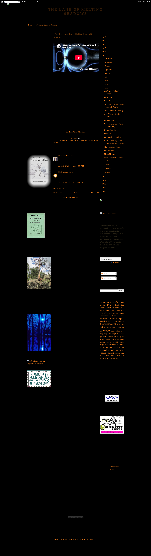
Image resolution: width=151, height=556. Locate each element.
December (108, 58)
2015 (104, 48)
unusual (94, 140)
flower (121, 333)
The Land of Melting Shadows (75, 11)
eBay (118, 331)
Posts (105, 274)
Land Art (107, 133)
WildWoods (108, 324)
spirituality (103, 353)
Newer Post (57, 192)
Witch (121, 323)
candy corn (113, 327)
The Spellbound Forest (112, 147)
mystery (80, 140)
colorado (105, 330)
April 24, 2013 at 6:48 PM (71, 182)
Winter (116, 324)
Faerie (102, 307)
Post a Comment (59, 188)
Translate (116, 262)
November (108, 62)
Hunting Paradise (110, 130)
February (108, 168)
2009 (104, 187)
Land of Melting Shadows (109, 313)
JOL (122, 310)
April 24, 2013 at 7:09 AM (71, 166)
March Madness (109, 154)
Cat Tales (119, 302)
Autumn (103, 302)
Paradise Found (109, 120)
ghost (116, 336)
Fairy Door (110, 307)
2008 (104, 191)
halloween (104, 341)
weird (55, 142)
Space (87, 140)
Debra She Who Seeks (66, 156)
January (107, 172)
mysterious (71, 140)
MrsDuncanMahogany (66, 172)
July (106, 77)
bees (107, 327)
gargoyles (110, 336)
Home (30, 25)
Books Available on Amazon (46, 25)
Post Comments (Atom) (71, 197)
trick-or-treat (115, 355)
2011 (104, 180)
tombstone (116, 353)
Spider (110, 321)
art (101, 327)
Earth (62, 140)
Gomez (106, 310)
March (107, 164)
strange (110, 353)
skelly (122, 350)
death (113, 331)
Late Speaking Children (112, 137)
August (107, 73)
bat (104, 327)
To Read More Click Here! (76, 131)
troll (122, 356)
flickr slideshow (114, 467)
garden (103, 336)
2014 (104, 51)
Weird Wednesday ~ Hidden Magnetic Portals (73, 35)
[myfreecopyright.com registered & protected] (39, 363)
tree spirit (104, 355)
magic (102, 344)
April (107, 88)
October (108, 66)
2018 (104, 37)
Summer (121, 321)
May (106, 84)
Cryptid (102, 305)
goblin (114, 339)
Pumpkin (120, 318)
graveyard (120, 339)
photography (107, 347)
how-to (112, 342)
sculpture (114, 350)
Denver (110, 304)
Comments (107, 278)
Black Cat (110, 302)
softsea (112, 469)
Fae (122, 304)
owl (101, 347)
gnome (108, 339)
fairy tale (107, 333)
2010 (104, 184)
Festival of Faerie (110, 101)
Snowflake (103, 321)
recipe (116, 347)
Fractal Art (108, 97)
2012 (104, 176)
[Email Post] (79, 138)
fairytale (115, 333)
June (106, 80)
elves (122, 331)
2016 (104, 44)
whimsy (115, 358)
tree (122, 352)
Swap (102, 324)
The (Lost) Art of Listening (113, 110)
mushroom (112, 344)
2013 (104, 55)
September (108, 69)
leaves (122, 342)
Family (118, 307)
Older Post (95, 192)
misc (106, 344)
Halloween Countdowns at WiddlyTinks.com (75, 539)
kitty (117, 342)
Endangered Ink (109, 150)
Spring (115, 321)
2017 (104, 40)
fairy (101, 333)
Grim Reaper (115, 310)
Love (114, 316)
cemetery (121, 327)
